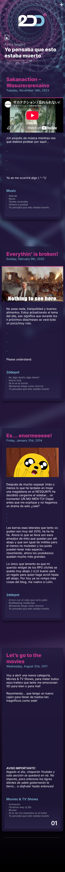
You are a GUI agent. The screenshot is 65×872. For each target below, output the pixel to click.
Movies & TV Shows (22, 799)
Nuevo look (15, 380)
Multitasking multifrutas (22, 602)
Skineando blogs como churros (26, 386)
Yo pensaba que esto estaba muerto (29, 207)
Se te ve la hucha (18, 383)
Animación (14, 804)
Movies (13, 810)
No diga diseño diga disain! (24, 377)
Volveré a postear (18, 204)
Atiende (13, 195)
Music (11, 191)
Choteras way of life (20, 807)
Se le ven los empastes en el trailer (28, 812)
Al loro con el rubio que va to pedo (28, 599)
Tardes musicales (18, 201)
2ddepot (12, 372)
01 (54, 823)
